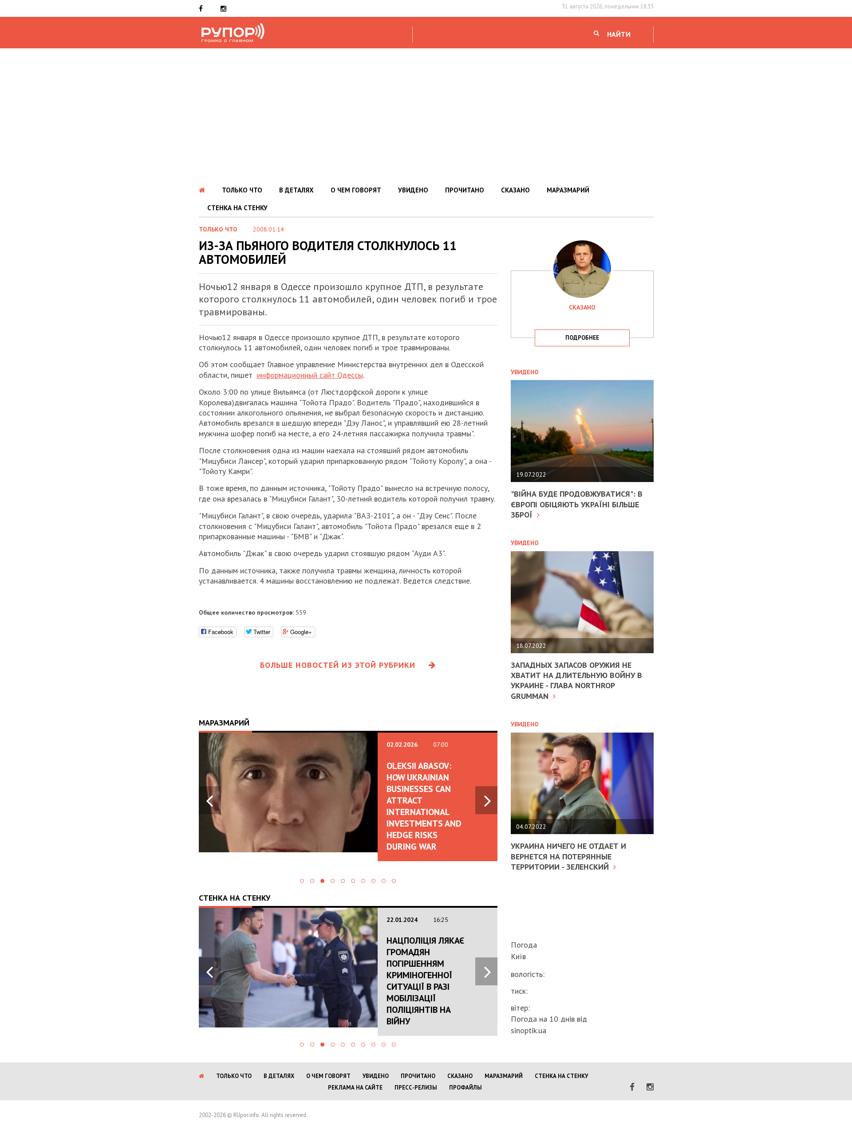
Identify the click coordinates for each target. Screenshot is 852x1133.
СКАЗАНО (515, 190)
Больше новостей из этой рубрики (337, 665)
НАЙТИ (619, 34)
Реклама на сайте (355, 1087)
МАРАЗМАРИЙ (568, 190)
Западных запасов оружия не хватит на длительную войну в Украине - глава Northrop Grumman (576, 680)
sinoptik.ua (528, 1030)
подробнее (582, 337)
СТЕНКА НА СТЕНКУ (237, 208)
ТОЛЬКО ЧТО (242, 190)
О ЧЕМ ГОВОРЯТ (356, 190)
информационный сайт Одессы (310, 375)
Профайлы (465, 1087)
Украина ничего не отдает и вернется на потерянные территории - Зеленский (568, 856)
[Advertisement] (426, 115)
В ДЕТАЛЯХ (296, 190)
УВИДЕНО (413, 190)
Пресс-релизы (415, 1087)
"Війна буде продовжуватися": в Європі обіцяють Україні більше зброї (577, 504)
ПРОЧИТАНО (464, 190)
